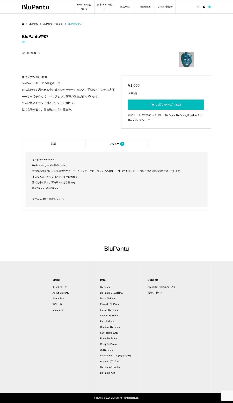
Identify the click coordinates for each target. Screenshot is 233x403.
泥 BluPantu (106, 350)
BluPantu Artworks (110, 367)
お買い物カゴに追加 (168, 104)
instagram (145, 6)
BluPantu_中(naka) (186, 115)
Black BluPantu (108, 298)
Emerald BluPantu (110, 304)
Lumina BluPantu (109, 315)
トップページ (60, 287)
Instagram (58, 310)
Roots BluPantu (108, 338)
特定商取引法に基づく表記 (162, 287)
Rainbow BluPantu (110, 327)
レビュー (116, 143)
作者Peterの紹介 (104, 6)
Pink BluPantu (107, 321)
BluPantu (35, 6)
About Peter (59, 298)
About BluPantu (61, 292)
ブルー (143, 120)
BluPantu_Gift (107, 372)
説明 (53, 143)
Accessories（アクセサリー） (116, 355)
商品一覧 (125, 6)
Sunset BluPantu (109, 332)
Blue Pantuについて (84, 6)
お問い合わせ (165, 6)
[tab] (53, 143)
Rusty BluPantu (108, 344)
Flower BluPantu (109, 310)
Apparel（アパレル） (111, 361)
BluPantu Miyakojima (111, 292)
